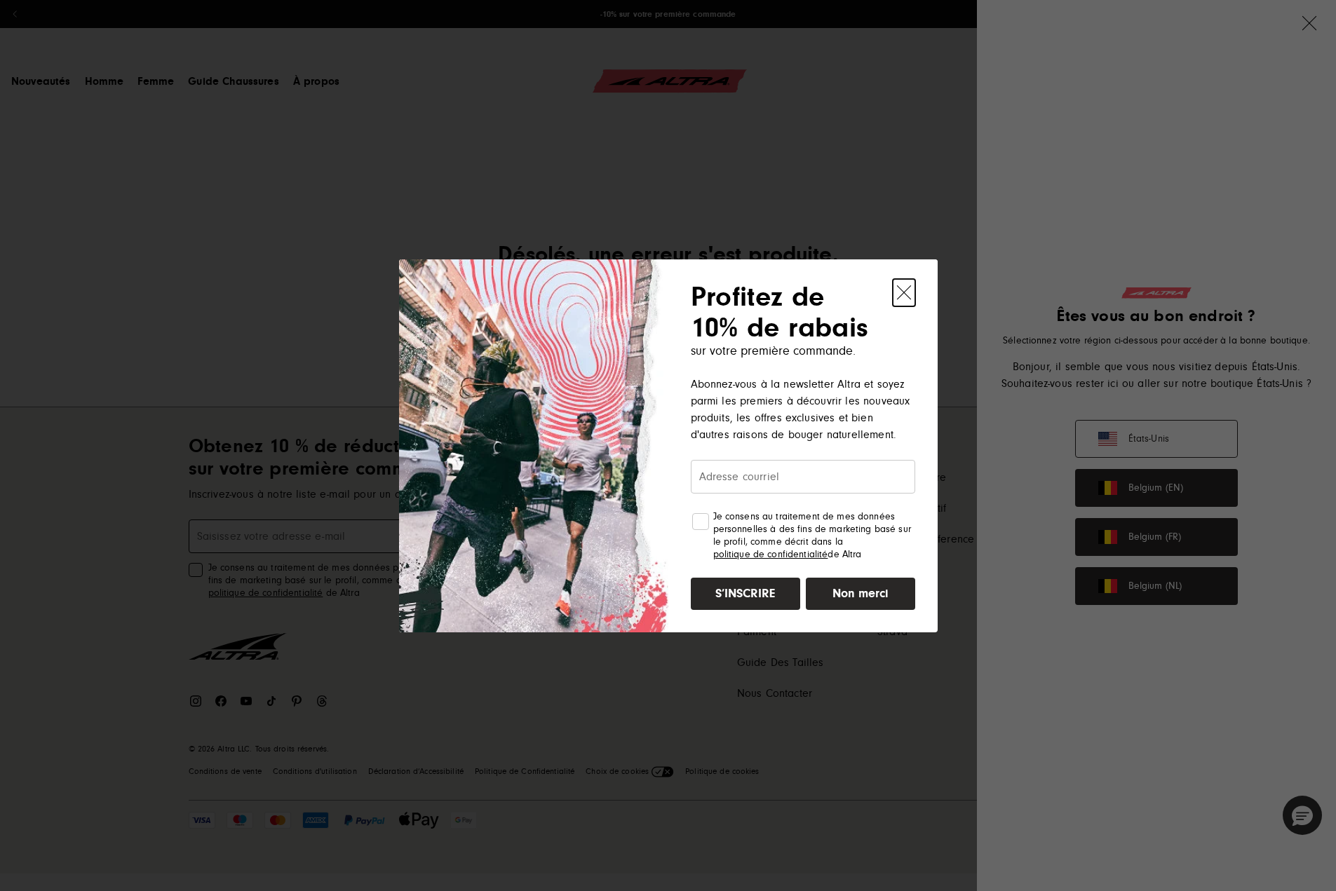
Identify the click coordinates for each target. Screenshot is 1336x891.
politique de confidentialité (770, 554)
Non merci (860, 593)
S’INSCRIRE (745, 593)
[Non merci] (904, 293)
